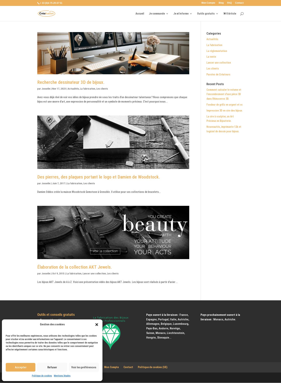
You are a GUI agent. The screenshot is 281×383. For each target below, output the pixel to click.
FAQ (229, 3)
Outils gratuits (206, 13)
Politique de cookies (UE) (152, 367)
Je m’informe (180, 13)
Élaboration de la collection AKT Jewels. (74, 267)
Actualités (73, 88)
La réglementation (216, 51)
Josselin (45, 88)
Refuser (52, 367)
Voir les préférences (83, 367)
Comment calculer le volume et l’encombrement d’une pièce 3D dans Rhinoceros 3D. (223, 94)
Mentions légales (62, 375)
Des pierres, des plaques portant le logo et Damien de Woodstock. (98, 177)
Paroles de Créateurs (218, 74)
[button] (97, 324)
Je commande (157, 13)
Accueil (140, 13)
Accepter (20, 367)
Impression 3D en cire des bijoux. (224, 110)
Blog (221, 3)
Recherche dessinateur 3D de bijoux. (71, 82)
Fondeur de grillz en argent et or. (224, 104)
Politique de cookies (42, 375)
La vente (211, 56)
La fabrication (87, 88)
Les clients (102, 88)
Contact (239, 3)
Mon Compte (208, 3)
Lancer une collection (94, 273)
